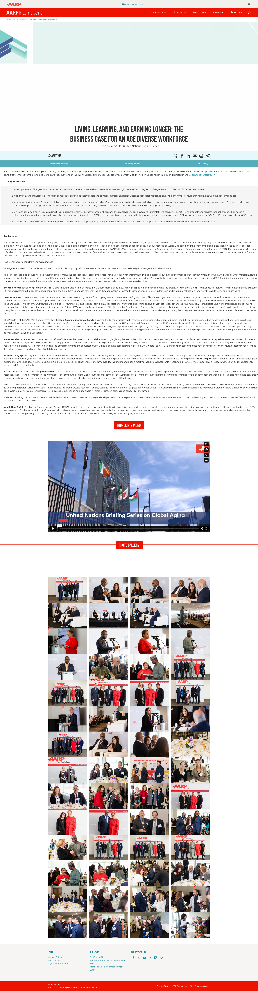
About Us (235, 12)
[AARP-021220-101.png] (67, 873)
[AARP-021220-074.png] (108, 822)
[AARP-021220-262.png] (149, 899)
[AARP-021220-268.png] (108, 925)
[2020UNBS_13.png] (67, 615)
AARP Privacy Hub (179, 986)
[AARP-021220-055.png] (149, 796)
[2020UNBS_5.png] (149, 719)
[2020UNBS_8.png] (108, 744)
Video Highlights (132, 163)
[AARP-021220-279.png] (190, 925)
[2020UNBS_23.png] (190, 667)
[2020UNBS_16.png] (190, 615)
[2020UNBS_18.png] (108, 641)
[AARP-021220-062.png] (190, 796)
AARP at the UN (97, 957)
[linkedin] (150, 958)
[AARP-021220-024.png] (108, 770)
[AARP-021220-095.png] (190, 847)
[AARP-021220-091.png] (149, 847)
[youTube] (144, 958)
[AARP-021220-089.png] (108, 847)
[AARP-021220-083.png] (67, 847)
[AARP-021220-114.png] (108, 873)
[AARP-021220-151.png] (108, 899)
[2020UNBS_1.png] (67, 590)
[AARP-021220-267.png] (67, 925)
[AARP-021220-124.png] (190, 873)
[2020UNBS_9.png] (149, 744)
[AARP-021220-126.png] (67, 899)
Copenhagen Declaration (202, 175)
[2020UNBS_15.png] (149, 615)
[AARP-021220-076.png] (190, 822)
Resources (198, 12)
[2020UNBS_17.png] (67, 641)
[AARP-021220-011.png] (190, 744)
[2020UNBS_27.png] (190, 693)
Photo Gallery (202, 163)
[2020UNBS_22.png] (149, 667)
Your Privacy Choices (199, 986)
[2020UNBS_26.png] (149, 693)
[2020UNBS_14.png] (108, 615)
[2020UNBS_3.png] (67, 719)
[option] (129, 86)
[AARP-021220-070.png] (67, 822)
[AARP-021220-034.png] (190, 770)
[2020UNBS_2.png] (190, 641)
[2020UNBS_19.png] (149, 641)
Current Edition (55, 957)
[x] (139, 958)
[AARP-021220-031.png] (149, 770)
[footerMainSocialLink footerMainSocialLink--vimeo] (161, 958)
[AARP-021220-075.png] (149, 822)
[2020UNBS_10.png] (108, 590)
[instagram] (156, 958)
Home (10, 19)
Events (217, 12)
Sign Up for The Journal (59, 963)
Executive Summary (59, 163)
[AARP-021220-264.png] (190, 899)
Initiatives (178, 12)
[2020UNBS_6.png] (190, 719)
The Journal (156, 12)
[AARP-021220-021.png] (67, 770)
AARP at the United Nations (42, 19)
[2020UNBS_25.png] (108, 693)
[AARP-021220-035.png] (67, 796)
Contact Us (129, 4)
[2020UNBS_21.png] (108, 667)
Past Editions (54, 960)
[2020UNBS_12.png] (190, 590)
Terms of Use (162, 986)
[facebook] (133, 958)
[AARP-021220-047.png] (108, 796)
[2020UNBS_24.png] (67, 693)
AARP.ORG (139, 4)
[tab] (59, 163)
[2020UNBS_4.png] (108, 719)
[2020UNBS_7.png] (67, 744)
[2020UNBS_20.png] (67, 667)
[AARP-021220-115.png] (149, 873)
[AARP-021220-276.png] (149, 925)
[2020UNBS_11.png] (149, 590)
